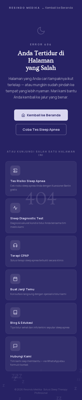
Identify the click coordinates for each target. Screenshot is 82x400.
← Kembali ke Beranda (57, 7)
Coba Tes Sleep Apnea (41, 129)
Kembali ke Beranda (44, 115)
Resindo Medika (24, 7)
